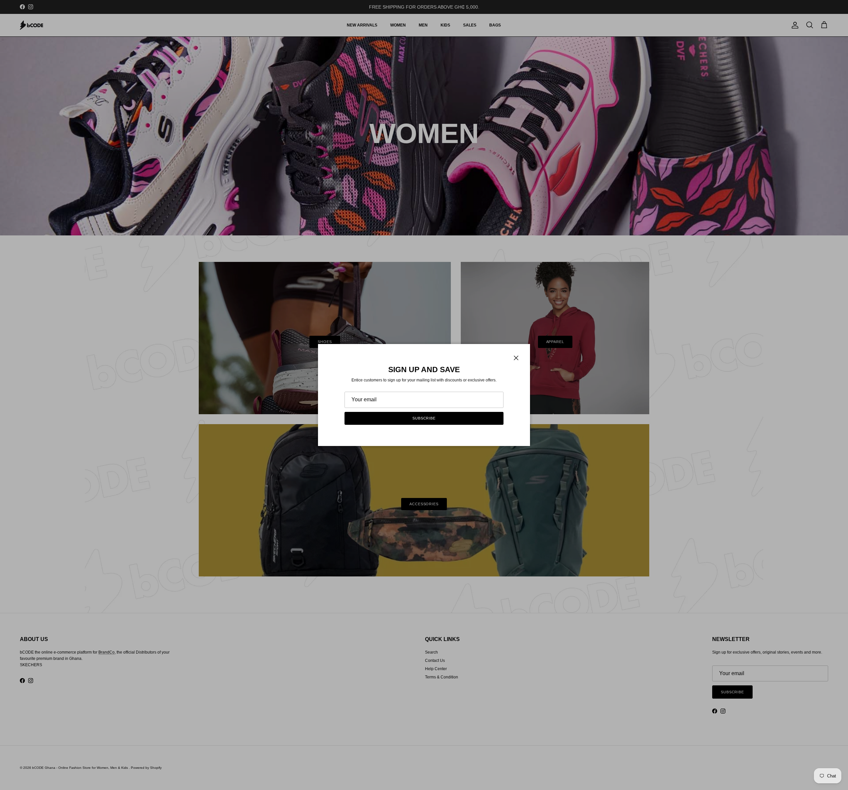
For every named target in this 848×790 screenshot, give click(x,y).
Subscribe (424, 418)
